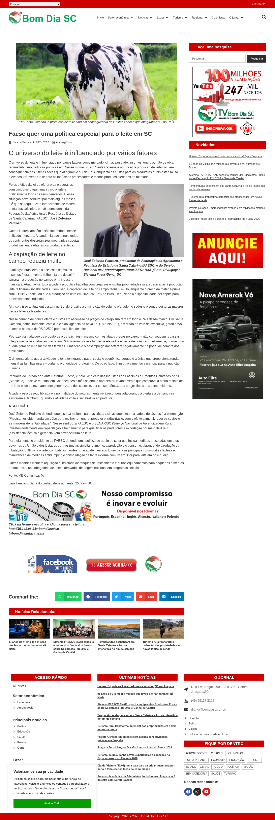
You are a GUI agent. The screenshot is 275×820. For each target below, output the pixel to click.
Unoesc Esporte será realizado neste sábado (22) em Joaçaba (225, 156)
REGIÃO (248, 766)
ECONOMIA (218, 759)
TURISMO (230, 773)
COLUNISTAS (234, 753)
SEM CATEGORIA (196, 773)
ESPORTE (254, 759)
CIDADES (217, 753)
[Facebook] (188, 792)
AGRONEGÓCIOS (196, 753)
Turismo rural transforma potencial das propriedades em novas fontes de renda (162, 645)
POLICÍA (218, 766)
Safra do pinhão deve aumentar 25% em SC (61, 483)
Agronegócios (64, 142)
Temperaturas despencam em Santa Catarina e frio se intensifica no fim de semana (116, 645)
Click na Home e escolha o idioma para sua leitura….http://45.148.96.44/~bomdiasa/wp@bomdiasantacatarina (49, 529)
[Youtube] (206, 792)
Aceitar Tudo (52, 803)
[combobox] (217, 59)
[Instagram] (197, 792)
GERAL (204, 766)
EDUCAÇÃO (236, 759)
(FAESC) (41, 218)
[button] (68, 596)
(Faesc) (70, 376)
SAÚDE (215, 773)
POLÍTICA (233, 766)
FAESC (83, 423)
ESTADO (190, 766)
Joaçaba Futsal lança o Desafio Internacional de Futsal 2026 (224, 218)
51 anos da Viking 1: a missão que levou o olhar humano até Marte (27, 645)
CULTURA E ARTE (196, 759)
